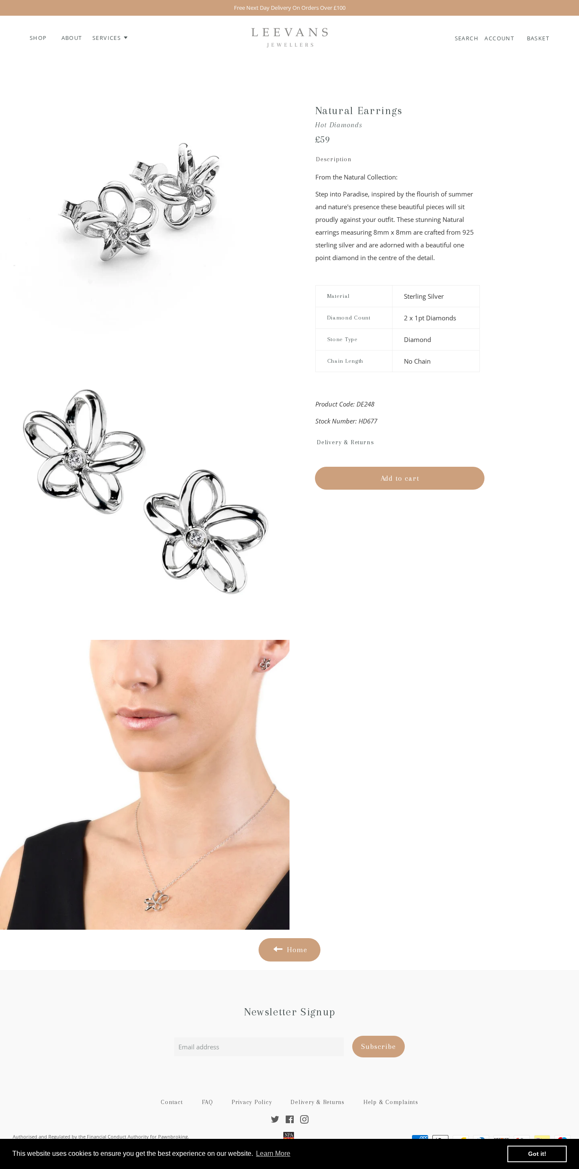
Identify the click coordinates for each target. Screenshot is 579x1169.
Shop (38, 38)
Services (107, 38)
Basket (538, 38)
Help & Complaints (390, 1102)
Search (468, 38)
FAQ (207, 1102)
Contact (172, 1102)
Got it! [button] (537, 1153)
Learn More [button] (273, 1153)
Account (500, 38)
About (71, 38)
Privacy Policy (251, 1102)
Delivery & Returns (317, 1102)
